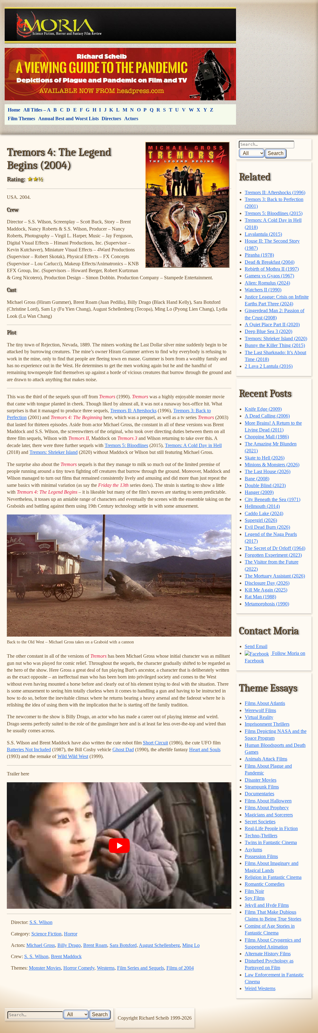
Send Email (256, 646)
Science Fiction (46, 933)
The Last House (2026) (267, 471)
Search (276, 153)
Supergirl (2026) (261, 520)
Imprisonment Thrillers (267, 724)
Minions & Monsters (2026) (272, 464)
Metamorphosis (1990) (267, 603)
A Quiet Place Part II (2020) (272, 324)
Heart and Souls (204, 749)
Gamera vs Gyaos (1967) (269, 275)
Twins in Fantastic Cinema (271, 842)
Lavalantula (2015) (263, 234)
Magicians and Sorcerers (269, 814)
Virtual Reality (259, 717)
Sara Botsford (123, 945)
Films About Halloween (268, 800)
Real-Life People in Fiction (271, 828)
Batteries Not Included (29, 749)
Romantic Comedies (264, 884)
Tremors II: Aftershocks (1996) (275, 192)
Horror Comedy (78, 968)
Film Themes (21, 118)
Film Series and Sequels (140, 968)
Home (14, 109)
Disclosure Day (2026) (267, 583)
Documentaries (259, 793)
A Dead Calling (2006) (267, 415)
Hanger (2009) (259, 492)
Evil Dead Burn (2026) (267, 527)
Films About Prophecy (267, 807)
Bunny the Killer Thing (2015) (275, 345)
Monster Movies (45, 968)
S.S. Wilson (41, 922)
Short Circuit (155, 742)
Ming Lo (191, 945)
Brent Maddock (66, 956)
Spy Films (255, 898)
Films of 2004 (180, 968)
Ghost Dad (123, 749)
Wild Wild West (72, 756)
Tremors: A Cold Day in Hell (193, 445)
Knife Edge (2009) (263, 409)
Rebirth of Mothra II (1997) (272, 269)
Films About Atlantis (265, 703)
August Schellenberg (159, 945)
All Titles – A (37, 109)
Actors (131, 118)
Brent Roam (95, 945)
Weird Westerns (260, 988)
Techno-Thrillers (261, 835)
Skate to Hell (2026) (264, 457)
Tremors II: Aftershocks (133, 410)
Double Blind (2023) (265, 485)
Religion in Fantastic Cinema (273, 877)
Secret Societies (260, 821)
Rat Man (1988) (260, 596)
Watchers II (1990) (263, 289)
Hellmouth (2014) (262, 506)
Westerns (106, 968)
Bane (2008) (257, 478)
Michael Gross (40, 945)
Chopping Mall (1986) (267, 436)
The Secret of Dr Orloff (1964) (275, 548)
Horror (70, 933)
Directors (111, 118)
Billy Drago (69, 945)
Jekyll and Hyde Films (267, 905)
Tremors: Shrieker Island (54, 452)
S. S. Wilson (36, 956)
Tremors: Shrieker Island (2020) (276, 338)
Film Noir (254, 891)
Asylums (253, 849)
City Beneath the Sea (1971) (272, 499)
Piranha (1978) (259, 255)
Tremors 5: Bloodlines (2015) (273, 213)
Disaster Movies (260, 780)
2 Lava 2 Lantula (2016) (269, 366)
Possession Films (261, 856)
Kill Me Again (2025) (266, 589)
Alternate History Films (268, 953)
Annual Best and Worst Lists (68, 118)
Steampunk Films (262, 786)
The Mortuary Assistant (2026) (275, 575)
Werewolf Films (260, 710)
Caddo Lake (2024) (264, 513)
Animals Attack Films (266, 758)
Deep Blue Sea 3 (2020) (268, 331)
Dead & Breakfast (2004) (269, 262)
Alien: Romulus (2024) (267, 283)
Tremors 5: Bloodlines (126, 445)
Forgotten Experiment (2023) (273, 555)
